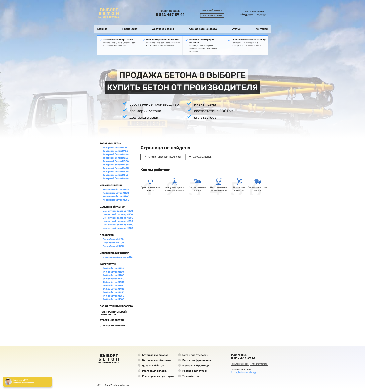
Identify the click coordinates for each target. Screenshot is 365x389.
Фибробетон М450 (113, 292)
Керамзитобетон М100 (116, 189)
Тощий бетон (190, 376)
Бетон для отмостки (195, 355)
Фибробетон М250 (113, 278)
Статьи (236, 28)
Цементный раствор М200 (118, 217)
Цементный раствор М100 (118, 211)
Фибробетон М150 (113, 271)
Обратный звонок (212, 10)
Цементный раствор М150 (118, 214)
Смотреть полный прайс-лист (164, 157)
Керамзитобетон (111, 185)
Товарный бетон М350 (116, 164)
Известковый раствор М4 (117, 257)
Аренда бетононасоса (203, 28)
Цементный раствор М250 (118, 221)
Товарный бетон (110, 143)
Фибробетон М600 (113, 299)
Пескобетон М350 (113, 246)
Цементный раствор (113, 206)
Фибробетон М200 (113, 275)
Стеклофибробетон (112, 325)
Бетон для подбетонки (156, 360)
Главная (102, 28)
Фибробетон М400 (113, 289)
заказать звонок (202, 157)
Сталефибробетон (112, 320)
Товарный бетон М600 (116, 178)
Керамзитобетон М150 (116, 193)
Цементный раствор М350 (118, 228)
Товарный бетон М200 (116, 154)
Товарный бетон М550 (115, 175)
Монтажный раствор (195, 365)
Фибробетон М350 (113, 285)
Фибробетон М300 (113, 282)
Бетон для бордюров (155, 355)
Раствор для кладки (154, 370)
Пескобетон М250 (113, 239)
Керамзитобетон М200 (116, 196)
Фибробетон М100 (113, 268)
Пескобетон (107, 235)
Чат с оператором (212, 15)
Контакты (262, 28)
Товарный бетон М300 (116, 161)
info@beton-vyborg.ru (254, 14)
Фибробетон (108, 264)
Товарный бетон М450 (116, 171)
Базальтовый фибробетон (117, 306)
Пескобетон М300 (113, 242)
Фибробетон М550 (113, 295)
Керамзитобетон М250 (116, 199)
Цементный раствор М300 (118, 224)
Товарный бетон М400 (116, 168)
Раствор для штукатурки (157, 376)
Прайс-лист (129, 28)
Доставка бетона (163, 28)
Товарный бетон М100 (115, 147)
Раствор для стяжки (195, 370)
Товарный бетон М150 (115, 151)
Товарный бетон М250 (115, 157)
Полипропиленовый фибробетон (113, 313)
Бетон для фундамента (196, 360)
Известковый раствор (114, 253)
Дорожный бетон (152, 365)
